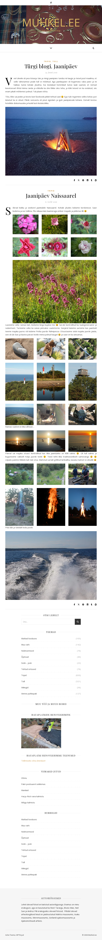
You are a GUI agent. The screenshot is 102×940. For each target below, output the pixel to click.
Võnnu (24, 778)
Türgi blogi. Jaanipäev (51, 66)
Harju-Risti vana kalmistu (32, 796)
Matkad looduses (29, 638)
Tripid (47, 61)
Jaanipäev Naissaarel (51, 195)
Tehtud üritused (28, 669)
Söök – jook (26, 663)
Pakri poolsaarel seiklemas (33, 784)
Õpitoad (25, 657)
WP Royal (20, 935)
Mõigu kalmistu (28, 802)
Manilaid (25, 790)
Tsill (55, 61)
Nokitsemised (27, 650)
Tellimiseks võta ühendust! (33, 760)
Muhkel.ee (51, 22)
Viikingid (24, 687)
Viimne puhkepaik (29, 693)
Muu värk (25, 644)
